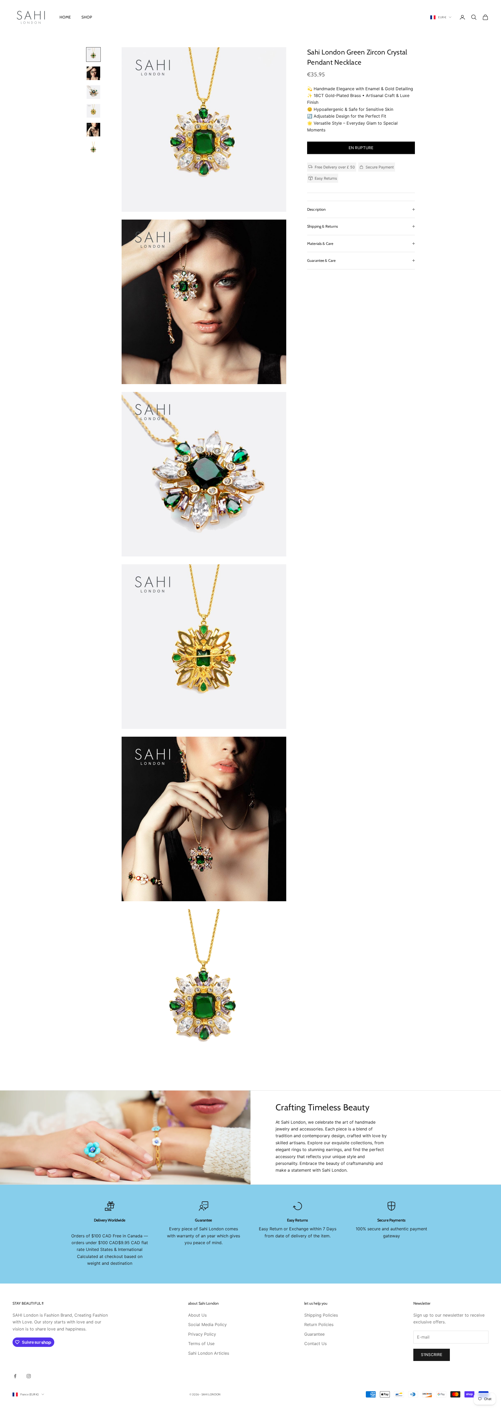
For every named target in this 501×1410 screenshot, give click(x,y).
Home (65, 17)
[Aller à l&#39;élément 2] (93, 73)
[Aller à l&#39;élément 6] (93, 148)
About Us (197, 1315)
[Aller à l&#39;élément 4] (93, 111)
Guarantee (314, 1334)
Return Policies (318, 1324)
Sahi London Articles (208, 1353)
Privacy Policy (202, 1334)
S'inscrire (431, 1354)
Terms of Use (201, 1343)
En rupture (361, 147)
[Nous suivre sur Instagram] (28, 1376)
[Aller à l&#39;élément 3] (93, 92)
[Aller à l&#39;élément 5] (93, 129)
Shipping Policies (321, 1315)
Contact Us (315, 1343)
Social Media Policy (207, 1324)
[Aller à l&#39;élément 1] (93, 54)
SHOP (86, 17)
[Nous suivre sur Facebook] (15, 1376)
